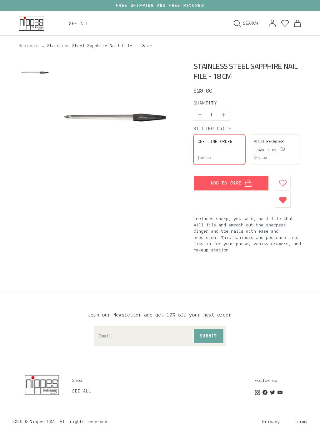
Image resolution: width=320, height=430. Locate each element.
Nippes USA (42, 422)
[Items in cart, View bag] (297, 23)
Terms (301, 422)
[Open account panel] (272, 23)
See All (82, 391)
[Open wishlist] (285, 23)
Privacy (271, 422)
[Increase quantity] (223, 114)
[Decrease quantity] (199, 114)
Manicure (29, 46)
